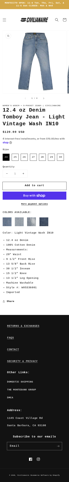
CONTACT (13, 349)
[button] (4, 20)
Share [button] (10, 301)
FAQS (10, 337)
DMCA (10, 397)
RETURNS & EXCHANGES (23, 326)
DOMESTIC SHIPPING (20, 381)
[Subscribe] (58, 446)
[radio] (6, 157)
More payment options (34, 204)
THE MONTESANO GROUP (21, 389)
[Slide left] (25, 98)
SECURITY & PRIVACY (22, 361)
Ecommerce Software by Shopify (45, 475)
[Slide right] (43, 98)
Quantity (9, 166)
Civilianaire (23, 475)
